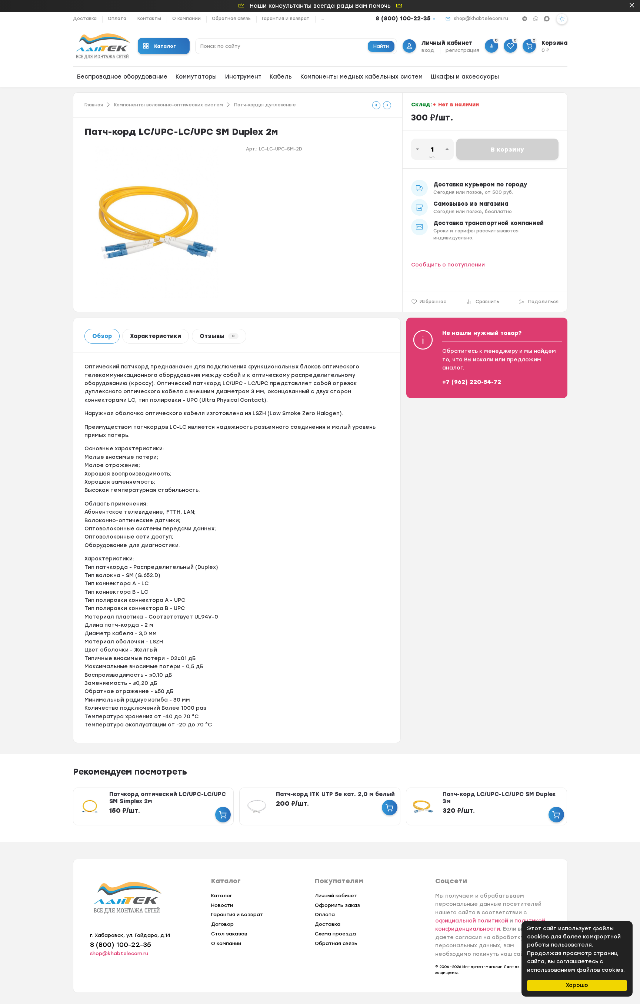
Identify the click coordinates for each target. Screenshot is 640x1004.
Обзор (102, 336)
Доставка (85, 18)
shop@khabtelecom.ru (481, 18)
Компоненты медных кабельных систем (361, 76)
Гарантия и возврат (286, 18)
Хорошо (577, 985)
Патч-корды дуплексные (265, 104)
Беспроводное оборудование (122, 76)
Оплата (117, 18)
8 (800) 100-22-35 (403, 18)
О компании (186, 18)
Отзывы (217, 336)
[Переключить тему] (561, 18)
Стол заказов (229, 934)
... (322, 18)
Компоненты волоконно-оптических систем (168, 104)
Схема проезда (335, 934)
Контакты (149, 18)
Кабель (281, 76)
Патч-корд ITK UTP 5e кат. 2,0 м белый (335, 794)
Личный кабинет (336, 895)
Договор (222, 924)
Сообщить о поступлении (448, 265)
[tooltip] (376, 105)
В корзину (507, 149)
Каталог (165, 46)
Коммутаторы (196, 76)
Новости (222, 905)
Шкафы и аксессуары (465, 76)
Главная (93, 104)
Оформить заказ (337, 905)
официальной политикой (471, 921)
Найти (381, 46)
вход (427, 50)
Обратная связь (231, 18)
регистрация (462, 50)
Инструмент (243, 76)
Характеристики (155, 336)
